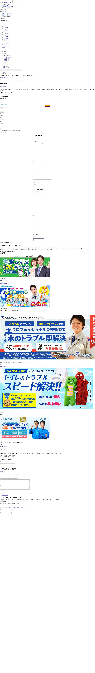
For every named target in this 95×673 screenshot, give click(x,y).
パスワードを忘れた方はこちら (38, 238)
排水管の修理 (6, 62)
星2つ (2, 119)
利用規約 (35, 182)
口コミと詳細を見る (4, 283)
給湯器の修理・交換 (7, 60)
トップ (3, 72)
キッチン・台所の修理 (8, 57)
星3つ (2, 115)
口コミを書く (47, 106)
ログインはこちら (3, 132)
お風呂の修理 (6, 58)
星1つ (2, 123)
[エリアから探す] (3, 53)
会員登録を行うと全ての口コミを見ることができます (10, 130)
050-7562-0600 (2, 471)
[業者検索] (6, 16)
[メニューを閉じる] (11, 70)
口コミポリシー (5, 495)
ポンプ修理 (6, 61)
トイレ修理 (6, 56)
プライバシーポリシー (6, 494)
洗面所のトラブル (7, 59)
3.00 (3, 86)
